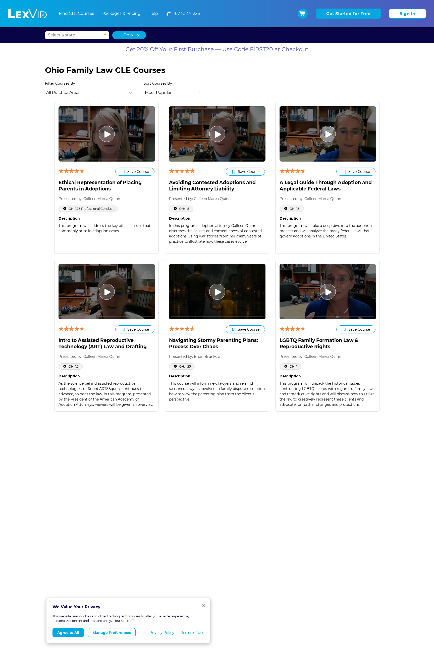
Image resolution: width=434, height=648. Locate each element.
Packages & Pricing (121, 13)
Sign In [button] (407, 13)
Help (153, 13)
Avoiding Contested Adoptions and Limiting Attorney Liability (212, 186)
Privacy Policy (161, 632)
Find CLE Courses (76, 13)
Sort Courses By (158, 83)
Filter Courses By (60, 83)
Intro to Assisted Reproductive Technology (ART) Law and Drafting (103, 343)
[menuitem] (183, 13)
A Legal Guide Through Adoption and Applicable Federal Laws (326, 186)
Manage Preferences (112, 632)
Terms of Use (192, 632)
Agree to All (68, 632)
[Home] (27, 13)
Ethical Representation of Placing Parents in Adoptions (100, 186)
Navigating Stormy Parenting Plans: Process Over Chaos (213, 343)
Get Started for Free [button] (348, 13)
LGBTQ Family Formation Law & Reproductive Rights (319, 343)
